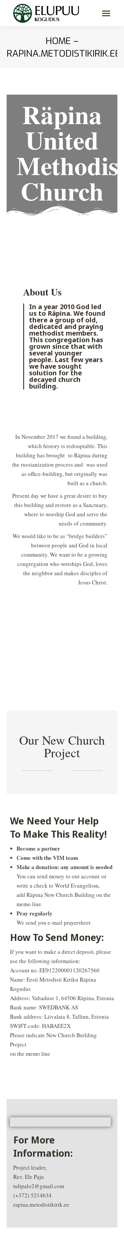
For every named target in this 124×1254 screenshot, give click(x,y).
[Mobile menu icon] (106, 13)
